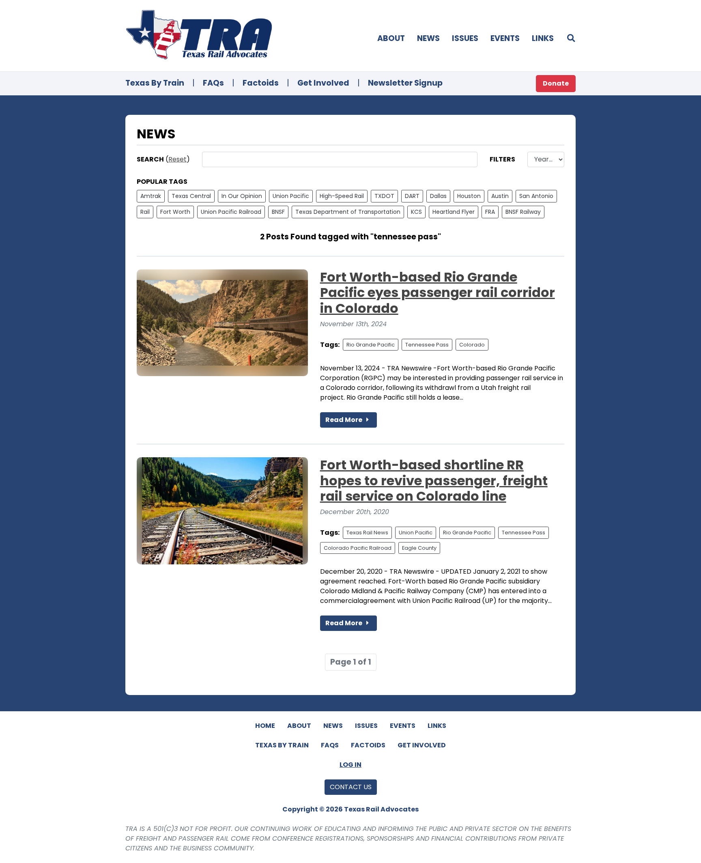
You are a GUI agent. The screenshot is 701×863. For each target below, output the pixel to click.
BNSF (278, 212)
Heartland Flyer (453, 212)
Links (543, 38)
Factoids (261, 82)
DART (412, 196)
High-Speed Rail (342, 196)
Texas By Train (154, 82)
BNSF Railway (523, 212)
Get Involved (323, 82)
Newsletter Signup (405, 82)
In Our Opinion (241, 196)
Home (265, 725)
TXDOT (384, 196)
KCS (416, 212)
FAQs (213, 82)
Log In (350, 764)
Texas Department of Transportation (347, 212)
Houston (469, 196)
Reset (177, 159)
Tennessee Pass (427, 344)
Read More (344, 419)
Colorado (472, 344)
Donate (556, 83)
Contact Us (351, 787)
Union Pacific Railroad (231, 212)
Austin (500, 196)
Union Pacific (291, 196)
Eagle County (419, 547)
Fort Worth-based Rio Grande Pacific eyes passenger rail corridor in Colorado (437, 292)
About (391, 38)
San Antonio (536, 196)
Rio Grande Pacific (370, 344)
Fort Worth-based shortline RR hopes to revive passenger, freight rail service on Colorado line (434, 480)
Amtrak (150, 196)
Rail (145, 212)
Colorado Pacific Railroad (357, 547)
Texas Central (191, 196)
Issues (465, 38)
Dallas (438, 196)
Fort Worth (175, 212)
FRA (490, 212)
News (428, 38)
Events (505, 38)
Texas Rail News (367, 532)
